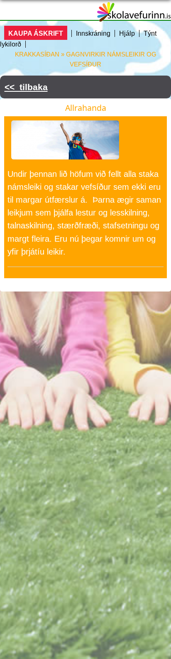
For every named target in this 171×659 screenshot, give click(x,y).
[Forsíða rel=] (134, 16)
